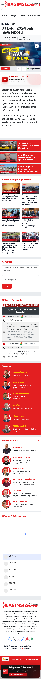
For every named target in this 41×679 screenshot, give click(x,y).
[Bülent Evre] (6, 418)
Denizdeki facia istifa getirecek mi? (22, 386)
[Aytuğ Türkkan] (6, 374)
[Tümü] (38, 366)
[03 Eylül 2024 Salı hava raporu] (20, 54)
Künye (6, 648)
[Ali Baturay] (6, 493)
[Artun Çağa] (6, 385)
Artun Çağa (18, 382)
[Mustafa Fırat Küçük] (6, 460)
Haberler (5, 24)
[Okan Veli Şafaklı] (6, 396)
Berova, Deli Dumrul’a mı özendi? (23, 397)
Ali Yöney (17, 405)
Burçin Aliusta (20, 468)
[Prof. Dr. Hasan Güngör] (6, 482)
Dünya (22, 16)
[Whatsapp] (31, 639)
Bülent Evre (18, 416)
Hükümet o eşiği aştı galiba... (25, 450)
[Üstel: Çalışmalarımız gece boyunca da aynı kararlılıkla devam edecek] (11, 213)
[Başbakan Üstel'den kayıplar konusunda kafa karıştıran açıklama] (30, 237)
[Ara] (2, 9)
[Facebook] (10, 639)
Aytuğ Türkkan (20, 372)
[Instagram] (18, 639)
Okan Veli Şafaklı (21, 393)
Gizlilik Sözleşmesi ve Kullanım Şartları (17, 646)
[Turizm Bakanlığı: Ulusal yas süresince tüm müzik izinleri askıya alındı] (11, 188)
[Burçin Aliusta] (6, 471)
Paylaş (6, 68)
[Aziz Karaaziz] (6, 429)
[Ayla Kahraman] (6, 504)
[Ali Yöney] (6, 407)
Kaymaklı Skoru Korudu (22, 408)
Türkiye (13, 16)
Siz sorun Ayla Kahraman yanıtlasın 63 (23, 505)
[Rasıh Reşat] (6, 449)
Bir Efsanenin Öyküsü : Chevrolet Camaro (22, 473)
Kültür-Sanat (34, 16)
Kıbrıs (4, 16)
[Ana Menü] (2, 4)
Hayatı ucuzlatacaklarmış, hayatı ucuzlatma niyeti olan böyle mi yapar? (25, 494)
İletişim (27, 648)
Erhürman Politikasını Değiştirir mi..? (26, 430)
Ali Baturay (18, 490)
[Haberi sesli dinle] (5, 79)
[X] (14, 639)
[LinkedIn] (22, 639)
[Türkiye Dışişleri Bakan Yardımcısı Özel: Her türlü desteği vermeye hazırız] (30, 213)
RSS (6, 659)
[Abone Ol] (33, 69)
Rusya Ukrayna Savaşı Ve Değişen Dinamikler (23, 462)
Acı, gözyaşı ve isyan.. (22, 376)
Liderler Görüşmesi (21, 419)
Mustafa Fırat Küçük (22, 457)
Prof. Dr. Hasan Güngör (24, 479)
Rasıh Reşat (18, 447)
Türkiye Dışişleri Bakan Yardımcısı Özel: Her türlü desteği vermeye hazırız (28, 223)
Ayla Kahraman (20, 501)
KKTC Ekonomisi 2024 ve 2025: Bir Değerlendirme (23, 484)
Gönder (7, 286)
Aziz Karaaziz (19, 426)
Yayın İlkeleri (16, 648)
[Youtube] (27, 639)
